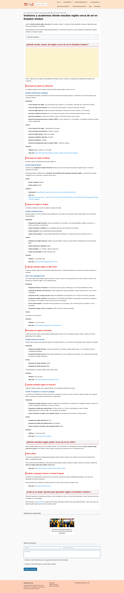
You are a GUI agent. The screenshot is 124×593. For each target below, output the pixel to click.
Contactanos (97, 6)
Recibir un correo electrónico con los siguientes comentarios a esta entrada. (46, 560)
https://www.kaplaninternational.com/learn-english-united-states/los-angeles (56, 153)
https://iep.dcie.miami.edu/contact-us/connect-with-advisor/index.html (56, 192)
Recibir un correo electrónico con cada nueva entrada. (40, 564)
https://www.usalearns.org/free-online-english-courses (50, 468)
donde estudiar (39, 502)
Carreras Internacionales (79, 6)
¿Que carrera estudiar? (63, 6)
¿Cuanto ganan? (94, 2)
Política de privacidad (54, 586)
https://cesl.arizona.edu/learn (43, 436)
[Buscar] (46, 4)
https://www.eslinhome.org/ (42, 486)
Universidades (67, 2)
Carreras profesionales (80, 2)
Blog (90, 6)
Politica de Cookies (53, 584)
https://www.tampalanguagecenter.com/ (46, 261)
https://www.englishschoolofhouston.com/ (46, 379)
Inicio (58, 2)
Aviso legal (51, 582)
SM (88, 582)
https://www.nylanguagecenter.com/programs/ (48, 325)
